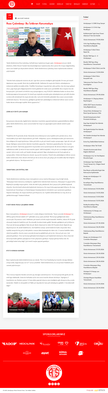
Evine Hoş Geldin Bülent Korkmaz (94, 142)
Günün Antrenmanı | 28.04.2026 (94, 261)
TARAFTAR (68, 4)
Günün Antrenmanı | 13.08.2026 (94, 72)
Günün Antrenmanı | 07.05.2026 (94, 223)
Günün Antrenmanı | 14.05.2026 (94, 193)
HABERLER (85, 4)
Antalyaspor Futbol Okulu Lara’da (94, 68)
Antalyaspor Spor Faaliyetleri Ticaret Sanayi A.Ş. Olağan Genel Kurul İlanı (94, 164)
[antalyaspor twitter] (52, 384)
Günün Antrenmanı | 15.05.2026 (94, 189)
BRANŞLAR (77, 4)
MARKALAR (60, 4)
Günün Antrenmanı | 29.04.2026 (94, 257)
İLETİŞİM (92, 4)
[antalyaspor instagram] (55, 384)
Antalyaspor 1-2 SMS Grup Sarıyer (94, 23)
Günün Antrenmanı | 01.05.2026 (94, 249)
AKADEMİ (52, 4)
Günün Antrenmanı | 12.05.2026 (94, 200)
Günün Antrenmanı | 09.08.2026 (94, 94)
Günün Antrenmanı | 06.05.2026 (94, 227)
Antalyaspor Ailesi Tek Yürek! (93, 145)
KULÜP (38, 4)
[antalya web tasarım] (89, 390)
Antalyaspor (58, 63)
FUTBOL (44, 4)
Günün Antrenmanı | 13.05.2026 (94, 197)
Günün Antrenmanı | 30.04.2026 (94, 253)
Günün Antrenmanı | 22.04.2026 (94, 288)
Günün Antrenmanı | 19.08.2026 (94, 39)
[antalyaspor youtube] (58, 384)
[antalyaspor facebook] (49, 384)
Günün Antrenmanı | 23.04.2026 (94, 284)
